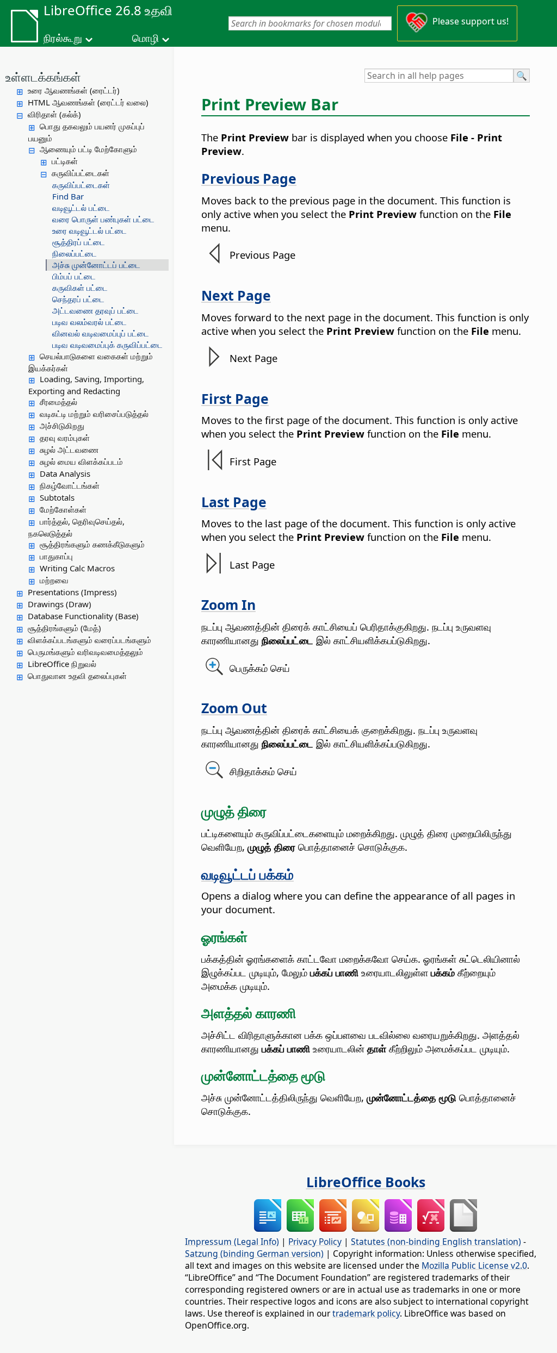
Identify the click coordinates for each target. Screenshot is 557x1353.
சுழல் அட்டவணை (69, 449)
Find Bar (68, 196)
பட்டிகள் (65, 160)
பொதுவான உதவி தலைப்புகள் (77, 675)
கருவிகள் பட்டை (80, 287)
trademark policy (366, 1313)
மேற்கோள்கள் (63, 509)
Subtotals (57, 497)
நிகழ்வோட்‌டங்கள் (70, 485)
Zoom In (228, 604)
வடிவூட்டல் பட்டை (81, 207)
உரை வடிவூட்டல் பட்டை (89, 230)
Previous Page (248, 178)
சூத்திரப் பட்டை (78, 241)
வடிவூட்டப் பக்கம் (247, 874)
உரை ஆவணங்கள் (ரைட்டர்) (74, 90)
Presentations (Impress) (72, 592)
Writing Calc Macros (77, 568)
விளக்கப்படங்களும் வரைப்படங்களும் (89, 639)
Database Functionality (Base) (83, 615)
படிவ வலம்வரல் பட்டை (89, 321)
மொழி (145, 38)
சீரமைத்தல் (58, 401)
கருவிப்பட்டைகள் (80, 172)
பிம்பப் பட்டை (74, 276)
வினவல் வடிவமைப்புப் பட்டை (100, 333)
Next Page (236, 295)
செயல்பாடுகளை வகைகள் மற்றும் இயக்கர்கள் (90, 362)
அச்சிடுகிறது (62, 425)
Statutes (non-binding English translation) (436, 1242)
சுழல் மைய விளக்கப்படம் (81, 461)
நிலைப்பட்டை (74, 253)
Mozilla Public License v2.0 (474, 1265)
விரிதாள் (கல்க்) (54, 114)
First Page (235, 398)
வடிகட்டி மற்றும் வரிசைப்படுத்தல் (94, 413)
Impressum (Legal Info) (232, 1242)
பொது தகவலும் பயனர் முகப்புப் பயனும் (86, 132)
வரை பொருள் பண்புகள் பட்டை (103, 219)
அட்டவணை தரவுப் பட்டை (95, 310)
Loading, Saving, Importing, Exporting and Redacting (86, 384)
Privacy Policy (315, 1242)
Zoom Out (234, 708)
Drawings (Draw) (59, 603)
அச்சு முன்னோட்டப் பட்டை (96, 264)
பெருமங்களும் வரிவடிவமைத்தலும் (85, 651)
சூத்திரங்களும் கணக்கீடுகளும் (92, 544)
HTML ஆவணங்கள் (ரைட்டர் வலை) (88, 102)
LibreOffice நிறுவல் (62, 663)
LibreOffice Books (365, 1182)
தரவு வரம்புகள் (65, 437)
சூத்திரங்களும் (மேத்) (64, 627)
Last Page (234, 501)
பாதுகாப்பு (56, 556)
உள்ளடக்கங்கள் (43, 76)
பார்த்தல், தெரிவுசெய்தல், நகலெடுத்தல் (76, 527)
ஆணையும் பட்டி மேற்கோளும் (88, 149)
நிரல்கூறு (63, 38)
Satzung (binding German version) (254, 1254)
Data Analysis (65, 473)
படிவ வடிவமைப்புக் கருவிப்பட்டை (107, 344)
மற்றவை (54, 580)
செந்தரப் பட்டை (78, 299)
